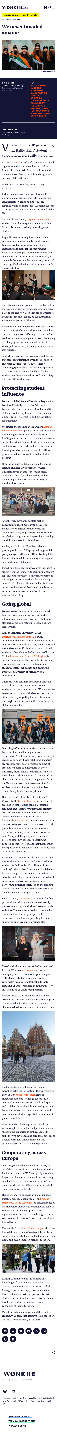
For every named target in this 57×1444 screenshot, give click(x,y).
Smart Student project (32, 1228)
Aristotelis (27, 970)
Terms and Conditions (21, 1421)
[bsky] (6, 1391)
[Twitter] (45, 7)
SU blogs (35, 88)
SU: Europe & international (39, 107)
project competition (25, 1094)
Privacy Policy (17, 1426)
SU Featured (37, 90)
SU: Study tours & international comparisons (40, 113)
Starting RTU (25, 898)
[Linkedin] (12, 1391)
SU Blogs (6, 19)
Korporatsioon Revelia (38, 219)
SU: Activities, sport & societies (38, 95)
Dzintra (17, 162)
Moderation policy (20, 1416)
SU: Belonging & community (39, 101)
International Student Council (18, 636)
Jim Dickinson (9, 129)
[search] (49, 7)
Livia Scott (8, 83)
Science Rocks (22, 820)
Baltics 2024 (38, 85)
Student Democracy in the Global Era (25, 1200)
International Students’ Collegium (28, 656)
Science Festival (26, 801)
